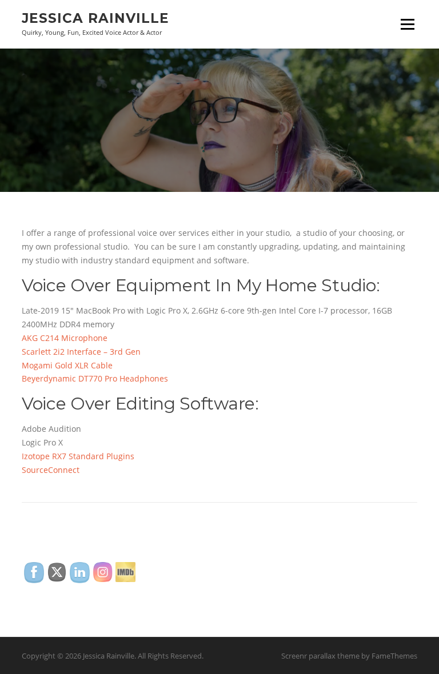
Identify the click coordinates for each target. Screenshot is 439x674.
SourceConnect (50, 469)
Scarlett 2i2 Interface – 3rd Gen (81, 351)
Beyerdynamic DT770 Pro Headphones (95, 378)
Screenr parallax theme (320, 656)
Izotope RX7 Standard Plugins (79, 456)
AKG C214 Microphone (64, 337)
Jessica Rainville (95, 18)
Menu (407, 24)
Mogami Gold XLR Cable (67, 365)
